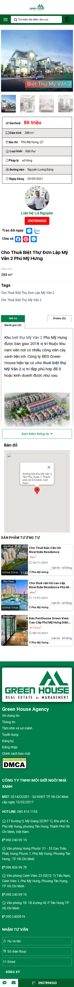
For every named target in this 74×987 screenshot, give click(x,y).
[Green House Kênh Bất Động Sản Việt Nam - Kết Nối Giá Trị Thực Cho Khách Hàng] (37, 7)
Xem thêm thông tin (35, 434)
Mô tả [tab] (13, 318)
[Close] (52, 470)
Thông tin (8, 722)
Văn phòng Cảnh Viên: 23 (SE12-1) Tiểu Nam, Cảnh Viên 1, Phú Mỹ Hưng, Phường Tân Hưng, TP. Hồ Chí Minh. (36, 881)
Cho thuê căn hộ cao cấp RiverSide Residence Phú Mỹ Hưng (50, 585)
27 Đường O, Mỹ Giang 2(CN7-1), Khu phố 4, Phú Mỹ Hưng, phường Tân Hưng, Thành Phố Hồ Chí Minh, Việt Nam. (36, 826)
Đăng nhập (9, 747)
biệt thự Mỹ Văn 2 (27, 337)
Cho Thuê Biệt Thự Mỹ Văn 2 (21, 300)
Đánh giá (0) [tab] (12, 325)
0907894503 (37, 221)
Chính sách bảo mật (16, 753)
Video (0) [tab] (59, 318)
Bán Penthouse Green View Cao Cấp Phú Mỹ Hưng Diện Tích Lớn (48, 620)
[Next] (71, 106)
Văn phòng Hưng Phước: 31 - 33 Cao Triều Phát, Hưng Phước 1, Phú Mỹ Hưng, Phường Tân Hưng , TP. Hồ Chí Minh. (36, 854)
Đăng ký (8, 741)
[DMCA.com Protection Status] (14, 763)
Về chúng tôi (11, 716)
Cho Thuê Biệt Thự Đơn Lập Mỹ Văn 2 (27, 293)
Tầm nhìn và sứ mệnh (17, 728)
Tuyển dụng (10, 735)
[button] (5, 19)
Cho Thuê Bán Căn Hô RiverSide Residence (45, 550)
